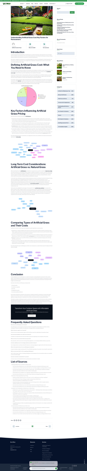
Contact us (32, 445)
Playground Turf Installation (47, 452)
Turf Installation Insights (62, 126)
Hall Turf (19, 80)
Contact (41, 3)
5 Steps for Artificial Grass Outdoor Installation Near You (63, 28)
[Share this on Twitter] (16, 420)
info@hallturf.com (16, 0)
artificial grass (28, 116)
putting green (31, 236)
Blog (32, 3)
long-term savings (48, 170)
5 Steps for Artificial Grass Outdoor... (67, 78)
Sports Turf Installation (46, 458)
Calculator (46, 3)
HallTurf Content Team (16, 47)
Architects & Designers (46, 448)
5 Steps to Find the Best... (67, 71)
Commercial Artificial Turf (46, 456)
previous (17, 426)
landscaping (18, 136)
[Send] (56, 468)
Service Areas (52, 3)
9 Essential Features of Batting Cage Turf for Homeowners (65, 23)
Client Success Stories (62, 98)
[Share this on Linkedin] (18, 420)
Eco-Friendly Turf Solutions (63, 111)
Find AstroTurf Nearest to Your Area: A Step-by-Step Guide (65, 33)
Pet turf (13, 237)
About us (36, 3)
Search (58, 8)
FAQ (31, 451)
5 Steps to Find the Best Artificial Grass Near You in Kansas (65, 25)
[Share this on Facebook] (14, 420)
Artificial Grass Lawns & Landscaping (46, 446)
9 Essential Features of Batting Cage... (68, 65)
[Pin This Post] (20, 420)
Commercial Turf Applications (64, 102)
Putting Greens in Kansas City (47, 454)
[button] (43, 463)
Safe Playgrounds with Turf (63, 122)
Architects (28, 3)
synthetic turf (45, 133)
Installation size (15, 125)
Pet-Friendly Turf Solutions (63, 119)
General (59, 115)
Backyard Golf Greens (62, 94)
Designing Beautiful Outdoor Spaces (63, 107)
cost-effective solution (34, 183)
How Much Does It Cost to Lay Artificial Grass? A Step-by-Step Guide (64, 30)
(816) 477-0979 (24, 0)
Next (47, 426)
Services (21, 3)
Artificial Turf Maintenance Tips (64, 91)
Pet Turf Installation (45, 450)
